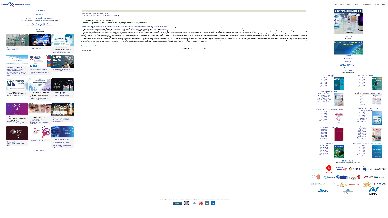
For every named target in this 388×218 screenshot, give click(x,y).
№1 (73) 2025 (362, 130)
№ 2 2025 (324, 85)
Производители (348, 58)
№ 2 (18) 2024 (324, 150)
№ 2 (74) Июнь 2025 (324, 101)
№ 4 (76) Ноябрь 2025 (323, 98)
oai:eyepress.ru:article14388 (198, 49)
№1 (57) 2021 (362, 136)
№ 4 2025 (324, 80)
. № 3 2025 (324, 133)
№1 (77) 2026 (362, 129)
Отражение (329, 143)
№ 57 (361, 96)
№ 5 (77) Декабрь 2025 (324, 96)
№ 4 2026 (362, 112)
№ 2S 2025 (323, 83)
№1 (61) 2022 (362, 135)
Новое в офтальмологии (367, 76)
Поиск (342, 4)
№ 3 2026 (362, 113)
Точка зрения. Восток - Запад (329, 127)
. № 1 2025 (324, 136)
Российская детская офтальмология (329, 109)
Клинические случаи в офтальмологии (14, 48)
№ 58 (361, 95)
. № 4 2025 (324, 132)
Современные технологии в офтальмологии (367, 109)
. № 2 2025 (324, 135)
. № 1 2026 (324, 130)
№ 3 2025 (324, 82)
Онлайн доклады (35, 48)
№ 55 (361, 100)
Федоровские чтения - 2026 (61, 52)
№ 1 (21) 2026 (324, 145)
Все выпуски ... (323, 87)
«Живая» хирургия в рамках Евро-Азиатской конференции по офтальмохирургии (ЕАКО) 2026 (39, 72)
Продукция (348, 55)
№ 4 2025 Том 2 (362, 118)
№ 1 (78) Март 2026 (324, 95)
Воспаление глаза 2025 (37, 140)
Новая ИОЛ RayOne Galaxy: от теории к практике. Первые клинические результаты (62, 95)
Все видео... (40, 150)
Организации (367, 4)
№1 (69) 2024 (362, 132)
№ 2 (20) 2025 (324, 147)
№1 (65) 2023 (362, 133)
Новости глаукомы (367, 127)
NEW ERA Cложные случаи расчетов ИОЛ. (61, 70)
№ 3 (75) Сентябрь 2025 (323, 100)
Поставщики (348, 61)
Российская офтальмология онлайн (367, 93)
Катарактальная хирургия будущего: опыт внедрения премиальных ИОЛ (61, 119)
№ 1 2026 (324, 79)
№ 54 (361, 101)
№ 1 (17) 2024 (324, 151)
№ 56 (361, 98)
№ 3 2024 (362, 153)
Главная (334, 4)
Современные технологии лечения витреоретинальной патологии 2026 (38, 98)
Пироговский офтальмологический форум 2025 (16, 143)
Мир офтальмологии (329, 92)
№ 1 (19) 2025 (324, 148)
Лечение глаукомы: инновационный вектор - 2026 (16, 122)
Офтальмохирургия (329, 76)
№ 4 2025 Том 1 (362, 119)
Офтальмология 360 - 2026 (15, 95)
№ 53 (361, 103)
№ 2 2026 (324, 77)
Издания (376, 4)
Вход (383, 4)
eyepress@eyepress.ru (223, 200)
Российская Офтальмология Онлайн (183, 200)
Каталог (357, 4)
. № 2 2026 (324, 129)
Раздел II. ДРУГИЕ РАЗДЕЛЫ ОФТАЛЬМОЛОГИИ (100, 15)
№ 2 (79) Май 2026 (323, 93)
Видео (349, 4)
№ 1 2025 (362, 85)
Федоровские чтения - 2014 (95, 13)
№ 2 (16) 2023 (324, 153)
